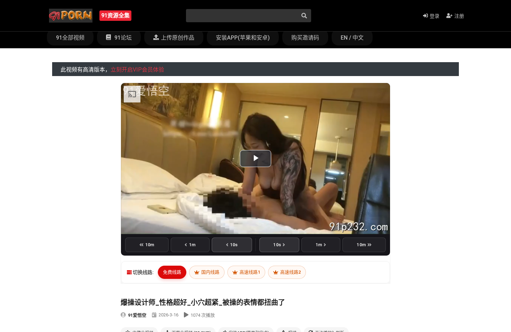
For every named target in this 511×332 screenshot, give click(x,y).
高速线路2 (290, 272)
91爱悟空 (137, 315)
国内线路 (209, 272)
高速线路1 (249, 272)
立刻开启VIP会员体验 (137, 69)
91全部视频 (70, 37)
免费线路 (172, 272)
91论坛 (122, 37)
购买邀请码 (305, 37)
